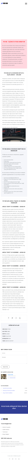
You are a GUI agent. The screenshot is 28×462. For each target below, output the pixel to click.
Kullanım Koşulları (6, 427)
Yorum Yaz (5, 366)
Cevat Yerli (10, 374)
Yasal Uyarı (5, 432)
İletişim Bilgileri (5, 434)
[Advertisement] (14, 23)
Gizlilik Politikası (5, 429)
